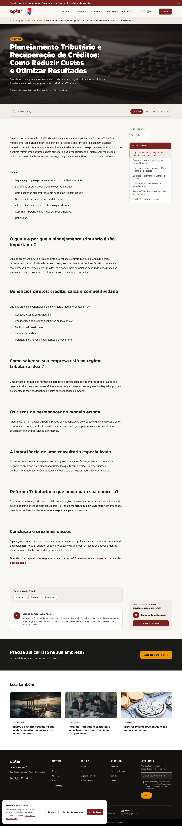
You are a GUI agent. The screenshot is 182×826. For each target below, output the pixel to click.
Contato (165, 12)
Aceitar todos (95, 812)
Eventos (98, 11)
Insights (82, 11)
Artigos (84, 766)
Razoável (35, 597)
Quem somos (116, 766)
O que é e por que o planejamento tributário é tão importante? (148, 154)
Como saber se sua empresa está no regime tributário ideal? (149, 169)
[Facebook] (27, 778)
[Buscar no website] (142, 11)
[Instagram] (16, 778)
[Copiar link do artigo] (146, 135)
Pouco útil (49, 597)
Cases (83, 771)
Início (12, 20)
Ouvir (138, 111)
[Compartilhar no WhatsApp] (139, 135)
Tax (53, 766)
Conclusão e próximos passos (146, 199)
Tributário (38, 20)
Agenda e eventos (88, 776)
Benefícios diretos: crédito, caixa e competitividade (148, 161)
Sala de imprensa (88, 781)
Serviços (65, 11)
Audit (54, 781)
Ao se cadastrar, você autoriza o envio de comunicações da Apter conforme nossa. (158, 785)
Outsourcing (57, 785)
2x (167, 112)
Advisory (55, 776)
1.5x (161, 112)
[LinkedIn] (11, 778)
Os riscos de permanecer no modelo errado (149, 177)
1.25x (153, 112)
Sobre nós (112, 11)
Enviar (146, 795)
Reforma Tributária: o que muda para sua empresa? (149, 192)
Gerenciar (51, 812)
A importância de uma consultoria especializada (148, 185)
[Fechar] (179, 3)
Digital (54, 771)
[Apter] (16, 11)
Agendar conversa (151, 623)
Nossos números (118, 771)
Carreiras (127, 11)
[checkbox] (142, 782)
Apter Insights (24, 20)
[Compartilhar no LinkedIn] (132, 135)
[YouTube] (21, 778)
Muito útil (20, 597)
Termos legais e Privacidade (116, 823)
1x (147, 112)
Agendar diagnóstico (156, 655)
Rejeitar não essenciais (72, 812)
